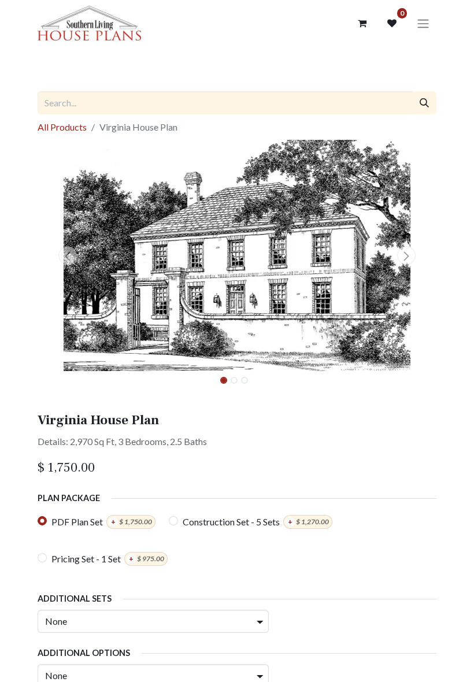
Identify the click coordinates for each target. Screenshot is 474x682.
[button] (68, 255)
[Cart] (362, 23)
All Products (62, 126)
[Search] (424, 102)
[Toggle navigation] (423, 23)
